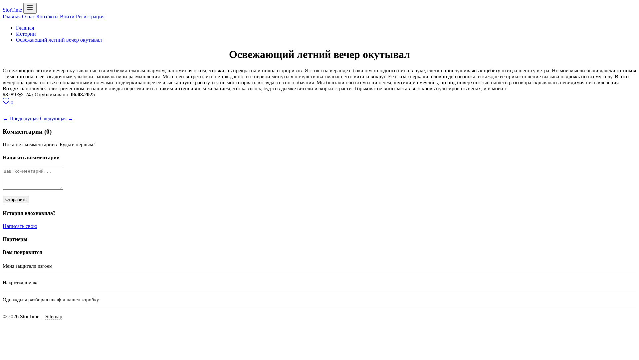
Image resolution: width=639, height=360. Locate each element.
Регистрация (90, 16)
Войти (67, 16)
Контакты (47, 16)
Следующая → (56, 118)
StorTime (12, 10)
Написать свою (20, 226)
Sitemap (53, 316)
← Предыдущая (21, 118)
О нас (28, 16)
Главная (12, 16)
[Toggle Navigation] (30, 8)
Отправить (16, 199)
